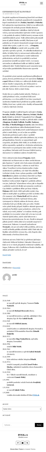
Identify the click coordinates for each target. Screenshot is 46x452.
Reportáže (16, 267)
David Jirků (7, 255)
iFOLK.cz (23, 2)
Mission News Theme (16, 449)
